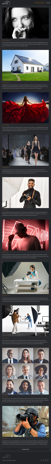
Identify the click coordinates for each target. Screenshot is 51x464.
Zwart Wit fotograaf (6, 40)
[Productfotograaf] (25, 320)
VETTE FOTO (10, 460)
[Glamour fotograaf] (25, 107)
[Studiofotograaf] (25, 192)
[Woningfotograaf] (25, 65)
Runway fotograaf (5, 167)
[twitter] (43, 460)
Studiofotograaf (5, 209)
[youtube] (48, 460)
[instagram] (45, 460)
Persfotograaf (5, 438)
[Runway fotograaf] (25, 150)
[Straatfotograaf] (25, 235)
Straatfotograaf (5, 252)
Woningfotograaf (5, 82)
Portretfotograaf (5, 396)
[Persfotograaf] (25, 421)
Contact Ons (14, 460)
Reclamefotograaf (5, 295)
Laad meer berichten (25, 449)
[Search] (47, 3)
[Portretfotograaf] (25, 371)
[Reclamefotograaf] (25, 278)
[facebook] (41, 460)
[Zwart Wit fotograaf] (25, 23)
